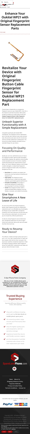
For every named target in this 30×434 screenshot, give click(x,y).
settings (14, 429)
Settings (16, 431)
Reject (10, 431)
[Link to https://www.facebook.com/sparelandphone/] (14, 369)
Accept (4, 431)
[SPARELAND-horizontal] (15, 353)
